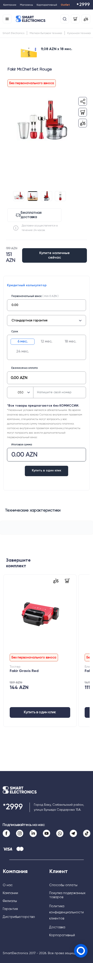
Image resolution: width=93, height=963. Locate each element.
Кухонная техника (79, 33)
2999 (83, 5)
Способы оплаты (63, 885)
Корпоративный (47, 5)
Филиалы (10, 901)
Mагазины (26, 5)
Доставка (57, 927)
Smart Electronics (13, 33)
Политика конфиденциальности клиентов (66, 912)
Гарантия (10, 909)
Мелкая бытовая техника (46, 33)
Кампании (9, 5)
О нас (8, 885)
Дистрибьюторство (19, 917)
